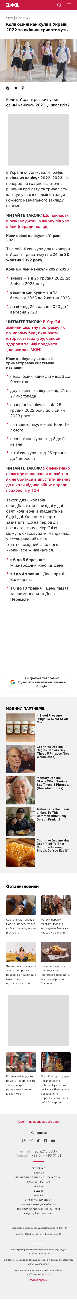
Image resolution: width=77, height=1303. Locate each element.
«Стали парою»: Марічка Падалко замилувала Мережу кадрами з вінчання (54, 926)
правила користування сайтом (38, 1209)
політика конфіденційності (38, 1204)
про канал (38, 1168)
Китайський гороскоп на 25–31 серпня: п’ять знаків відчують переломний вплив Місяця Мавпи (21, 1085)
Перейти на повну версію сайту (39, 1121)
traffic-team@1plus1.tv (38, 1274)
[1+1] (12, 5)
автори (39, 1195)
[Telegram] (15, 88)
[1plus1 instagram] (23, 1141)
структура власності (39, 1200)
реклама (38, 1172)
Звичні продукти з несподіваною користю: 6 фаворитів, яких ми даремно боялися (55, 974)
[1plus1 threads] (31, 1141)
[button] (69, 5)
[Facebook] (7, 88)
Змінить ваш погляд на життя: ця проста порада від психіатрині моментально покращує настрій (21, 974)
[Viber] (23, 88)
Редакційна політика (38, 1213)
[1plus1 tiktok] (38, 1141)
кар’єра (38, 1186)
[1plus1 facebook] (45, 1141)
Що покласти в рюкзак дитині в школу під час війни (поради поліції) (37, 221)
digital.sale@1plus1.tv (38, 1264)
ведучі (38, 1191)
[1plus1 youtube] (53, 1141)
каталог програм (38, 1182)
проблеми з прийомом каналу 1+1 (38, 1177)
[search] (59, 4)
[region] (38, 139)
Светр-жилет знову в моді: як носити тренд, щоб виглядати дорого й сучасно (21, 926)
